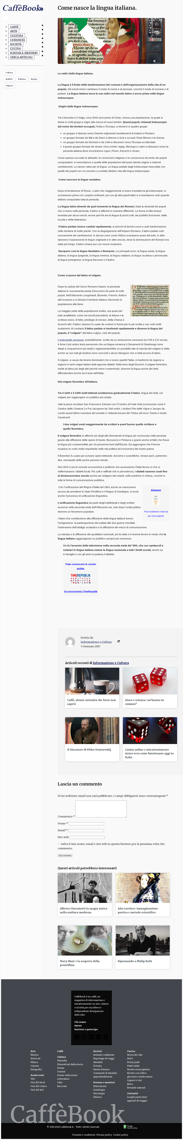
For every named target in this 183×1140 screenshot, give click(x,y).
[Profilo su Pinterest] (98, 1037)
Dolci (130, 1058)
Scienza (97, 1065)
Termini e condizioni (83, 1134)
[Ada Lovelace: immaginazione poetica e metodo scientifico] (143, 888)
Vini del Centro (39, 1086)
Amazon (156, 490)
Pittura (34, 1062)
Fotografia (36, 1069)
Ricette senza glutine (138, 1069)
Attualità (97, 1062)
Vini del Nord (38, 1082)
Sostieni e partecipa (86, 1029)
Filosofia (62, 1060)
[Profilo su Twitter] (91, 1037)
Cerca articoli (21, 57)
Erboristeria (99, 1086)
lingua (34, 79)
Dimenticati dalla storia (70, 1064)
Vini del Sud (37, 1089)
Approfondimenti (102, 1076)
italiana (22, 79)
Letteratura (63, 1078)
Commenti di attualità (105, 1073)
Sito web (63, 837)
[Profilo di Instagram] (84, 1037)
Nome (63, 823)
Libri (59, 1082)
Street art (35, 1058)
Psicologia (99, 1093)
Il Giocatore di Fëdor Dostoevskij (89, 749)
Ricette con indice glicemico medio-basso (139, 1075)
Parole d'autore (101, 1069)
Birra (130, 1084)
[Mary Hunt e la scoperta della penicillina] (85, 941)
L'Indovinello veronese (71, 340)
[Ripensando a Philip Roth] (143, 941)
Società (16, 44)
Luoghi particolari (137, 1097)
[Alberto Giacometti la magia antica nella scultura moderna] (85, 888)
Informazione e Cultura (96, 642)
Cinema (35, 1065)
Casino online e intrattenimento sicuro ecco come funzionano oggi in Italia (149, 753)
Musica (34, 1054)
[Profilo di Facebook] (77, 1037)
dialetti (9, 79)
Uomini (61, 1071)
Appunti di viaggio (137, 1100)
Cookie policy (120, 1134)
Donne (60, 1068)
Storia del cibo (135, 1054)
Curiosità (17, 39)
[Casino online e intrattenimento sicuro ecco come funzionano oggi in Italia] (150, 730)
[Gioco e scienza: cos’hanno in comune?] (150, 681)
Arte (13, 31)
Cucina (15, 48)
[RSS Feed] (106, 1037)
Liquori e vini (134, 1080)
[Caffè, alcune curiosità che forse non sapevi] (92, 681)
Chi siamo (80, 1022)
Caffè (14, 26)
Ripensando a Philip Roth (135, 961)
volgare (9, 85)
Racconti (62, 1086)
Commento (66, 816)
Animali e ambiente (103, 1054)
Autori (78, 1025)
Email (63, 830)
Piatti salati (133, 1065)
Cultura (16, 35)
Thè (33, 1078)
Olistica (97, 1097)
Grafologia (99, 1089)
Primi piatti (133, 1062)
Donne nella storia (67, 1075)
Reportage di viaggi (103, 1058)
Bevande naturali (136, 1087)
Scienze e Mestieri (24, 52)
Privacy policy (104, 1134)
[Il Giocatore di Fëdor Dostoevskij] (92, 730)
